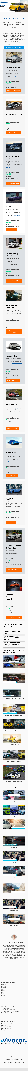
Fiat (2, 992)
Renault (3, 985)
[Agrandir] (20, 54)
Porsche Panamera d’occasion (13, 617)
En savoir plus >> (13, 76)
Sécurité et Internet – (19, 1061)
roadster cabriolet (14, 408)
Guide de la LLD (6, 1027)
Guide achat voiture (11, 18)
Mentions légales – (14, 1058)
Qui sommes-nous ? (7, 1006)
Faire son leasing (6, 1012)
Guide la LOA (5, 1025)
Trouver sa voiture (6, 1008)
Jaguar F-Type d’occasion (12, 380)
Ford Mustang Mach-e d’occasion (14, 281)
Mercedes (4, 995)
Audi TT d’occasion (11, 522)
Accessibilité (16, 1062)
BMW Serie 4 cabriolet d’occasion (14, 331)
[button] (14, 631)
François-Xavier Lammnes (14, 942)
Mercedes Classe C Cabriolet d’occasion (14, 570)
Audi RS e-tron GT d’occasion (13, 132)
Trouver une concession (8, 1009)
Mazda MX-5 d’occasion (12, 428)
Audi (2, 989)
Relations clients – (8, 1062)
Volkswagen (5, 994)
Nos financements (7, 1024)
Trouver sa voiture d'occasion (10, 1011)
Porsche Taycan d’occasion (13, 183)
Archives (22, 1062)
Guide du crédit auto (7, 1028)
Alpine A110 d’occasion (12, 475)
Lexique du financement (8, 1030)
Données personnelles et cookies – (14, 1059)
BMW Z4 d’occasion (11, 229)
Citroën (3, 988)
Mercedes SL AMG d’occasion (13, 90)
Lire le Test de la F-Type (17, 363)
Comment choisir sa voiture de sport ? (14, 47)
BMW (3, 991)
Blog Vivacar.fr (5, 30)
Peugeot (4, 986)
